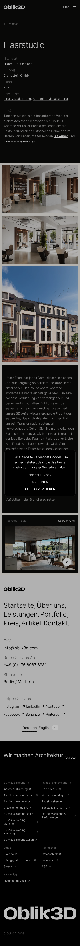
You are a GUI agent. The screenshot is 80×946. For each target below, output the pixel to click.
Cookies (56, 457)
